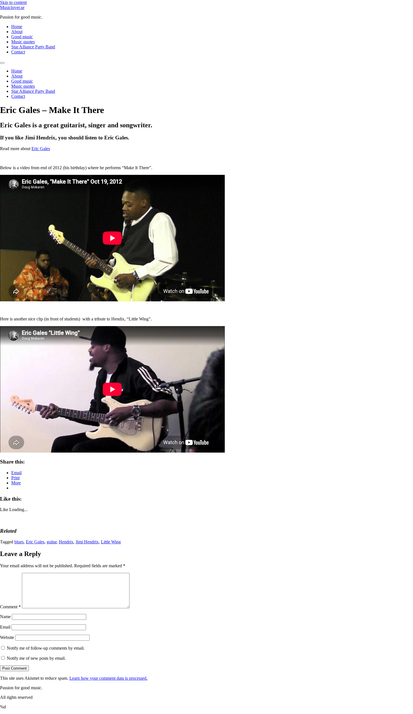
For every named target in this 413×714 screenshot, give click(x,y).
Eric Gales (40, 148)
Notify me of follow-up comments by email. (46, 648)
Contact (18, 51)
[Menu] (2, 63)
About (16, 31)
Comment (10, 606)
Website (7, 637)
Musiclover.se (12, 7)
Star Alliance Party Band (33, 46)
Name (5, 616)
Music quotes (23, 41)
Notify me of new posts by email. (36, 658)
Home (16, 26)
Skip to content (13, 2)
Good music (22, 36)
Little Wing (111, 541)
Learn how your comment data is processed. (108, 678)
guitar (51, 541)
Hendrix (66, 541)
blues (19, 541)
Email (5, 627)
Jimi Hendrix (87, 541)
